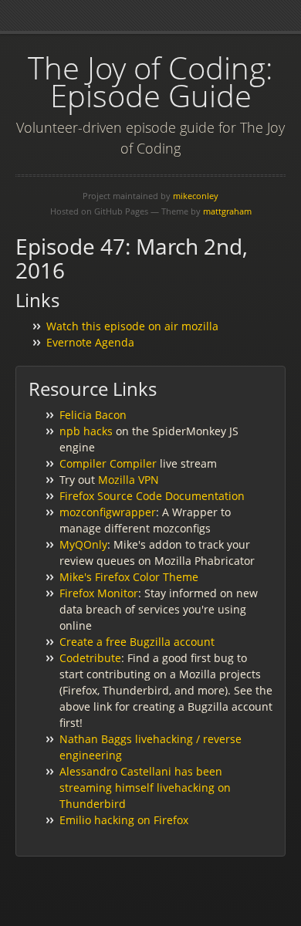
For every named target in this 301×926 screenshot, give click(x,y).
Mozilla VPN (128, 479)
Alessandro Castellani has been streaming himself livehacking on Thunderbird (145, 787)
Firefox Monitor (98, 593)
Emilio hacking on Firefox (123, 820)
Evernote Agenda (90, 342)
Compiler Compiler (108, 463)
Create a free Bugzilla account (137, 641)
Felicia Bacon (93, 414)
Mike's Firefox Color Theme (128, 576)
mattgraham (227, 211)
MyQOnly (83, 544)
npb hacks (86, 431)
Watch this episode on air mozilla (132, 326)
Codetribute (90, 658)
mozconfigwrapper (107, 512)
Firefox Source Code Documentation (152, 495)
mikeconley (195, 195)
